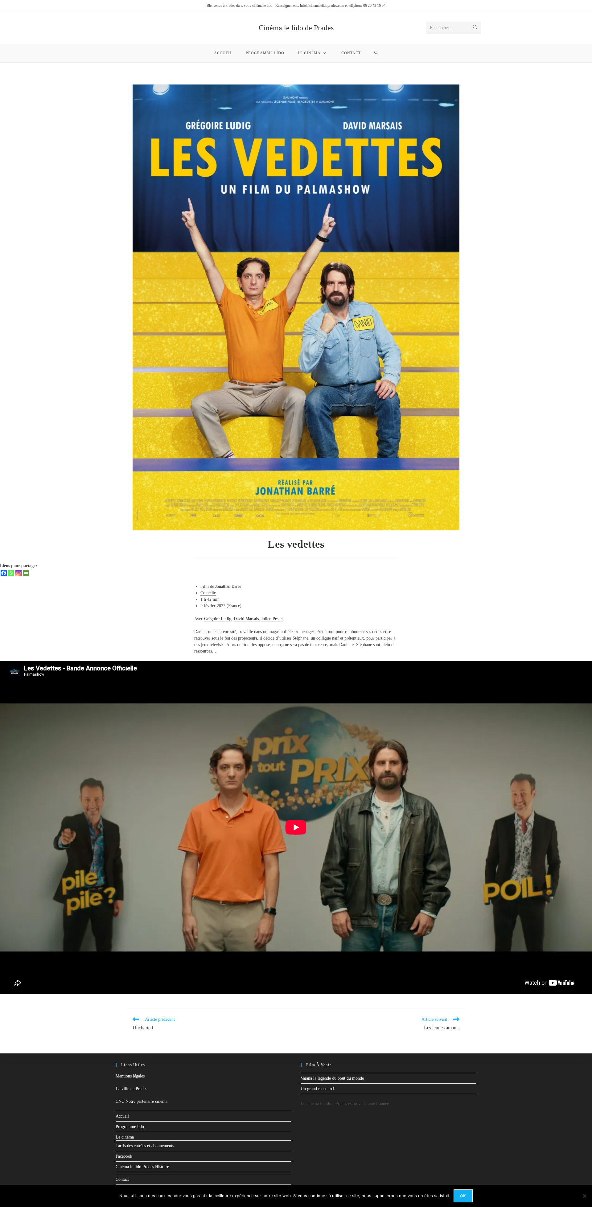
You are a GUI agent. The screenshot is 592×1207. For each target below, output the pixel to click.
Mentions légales (130, 1076)
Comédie (208, 593)
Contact (122, 1179)
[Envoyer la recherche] (475, 28)
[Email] (26, 573)
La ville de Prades (131, 1088)
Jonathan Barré (228, 586)
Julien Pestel (272, 618)
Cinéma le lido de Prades (296, 28)
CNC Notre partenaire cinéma (141, 1101)
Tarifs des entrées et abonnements (145, 1145)
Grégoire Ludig (217, 618)
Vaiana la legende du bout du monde (332, 1078)
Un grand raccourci (317, 1088)
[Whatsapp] (11, 573)
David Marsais (246, 618)
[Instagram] (18, 573)
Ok (463, 1195)
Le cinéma (125, 1137)
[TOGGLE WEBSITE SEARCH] (376, 53)
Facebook (124, 1156)
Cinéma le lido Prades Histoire (142, 1166)
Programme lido (130, 1126)
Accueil (122, 1116)
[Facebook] (4, 573)
